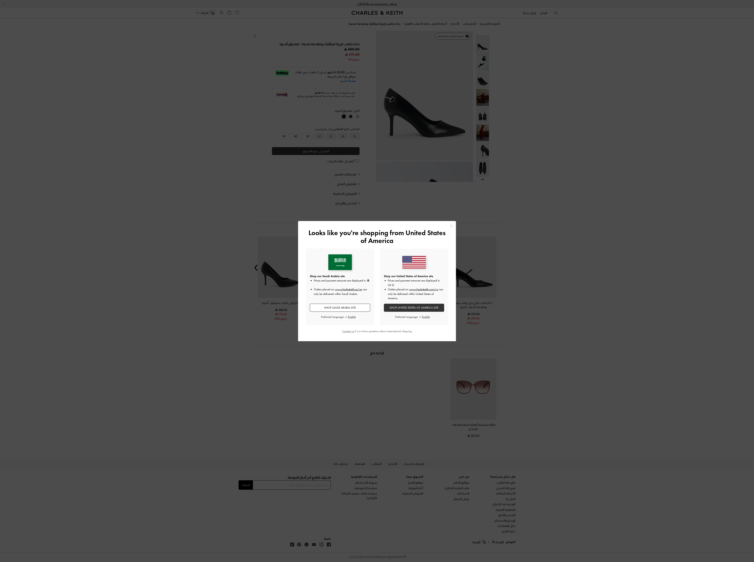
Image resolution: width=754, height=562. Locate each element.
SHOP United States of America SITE (414, 307)
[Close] (451, 226)
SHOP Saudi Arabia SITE (340, 307)
